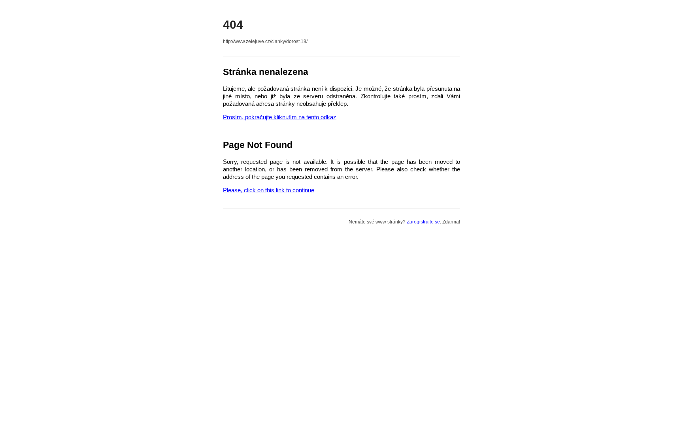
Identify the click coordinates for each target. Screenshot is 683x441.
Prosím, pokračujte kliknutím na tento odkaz (279, 117)
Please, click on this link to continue (268, 190)
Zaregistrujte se (423, 222)
